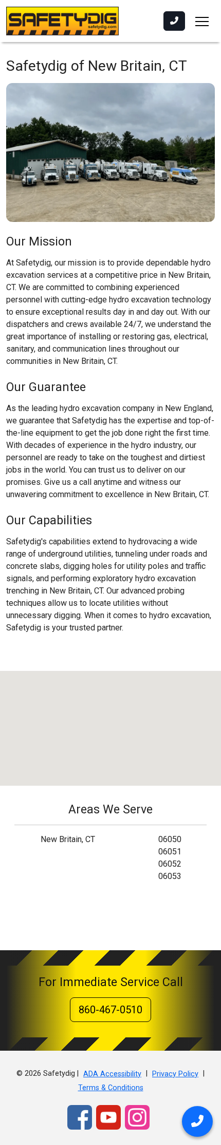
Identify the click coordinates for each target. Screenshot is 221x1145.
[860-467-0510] (174, 21)
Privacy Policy (175, 1074)
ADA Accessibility (112, 1074)
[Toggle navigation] (202, 21)
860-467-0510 (110, 1010)
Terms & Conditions (110, 1087)
